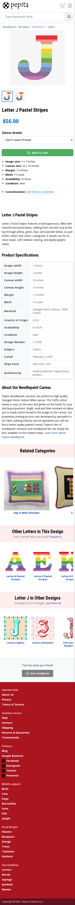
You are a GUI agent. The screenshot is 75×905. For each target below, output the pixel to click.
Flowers (7, 831)
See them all (53, 603)
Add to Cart (40, 152)
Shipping (7, 727)
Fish (4, 813)
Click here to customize (40, 192)
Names (6, 889)
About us (8, 694)
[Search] (69, 17)
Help (5, 718)
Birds (5, 789)
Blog (5, 751)
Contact (7, 722)
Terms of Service (13, 704)
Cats (5, 793)
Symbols (7, 884)
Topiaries (8, 851)
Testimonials (10, 737)
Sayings (7, 879)
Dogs (5, 798)
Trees (5, 846)
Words (6, 874)
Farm (5, 808)
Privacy (6, 699)
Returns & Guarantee (16, 732)
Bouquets (8, 836)
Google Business (12, 755)
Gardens (7, 856)
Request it (56, 536)
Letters (7, 869)
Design (6, 841)
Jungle (6, 818)
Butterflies (9, 803)
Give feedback (39, 673)
